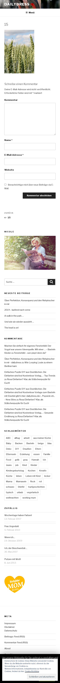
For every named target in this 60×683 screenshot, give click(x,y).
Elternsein (11, 454)
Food (8, 459)
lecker (47, 476)
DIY (17, 449)
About (7, 648)
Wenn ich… (9, 537)
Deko (8, 449)
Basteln (30, 443)
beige (41, 443)
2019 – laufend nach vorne (17, 310)
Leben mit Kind (32, 476)
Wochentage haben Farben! (18, 515)
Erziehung (25, 454)
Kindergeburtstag (15, 470)
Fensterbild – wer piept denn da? (30, 353)
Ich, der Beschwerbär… (15, 548)
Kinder (34, 465)
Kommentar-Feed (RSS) (16, 642)
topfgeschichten (36, 487)
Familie (46, 454)
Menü (32, 12)
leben (19, 476)
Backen (19, 443)
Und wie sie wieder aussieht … (19, 321)
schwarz (10, 487)
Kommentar (11, 100)
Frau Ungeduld (11, 526)
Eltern (38, 449)
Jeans (9, 465)
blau (49, 443)
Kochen (31, 470)
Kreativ (42, 470)
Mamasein (21, 481)
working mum (29, 497)
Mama (9, 481)
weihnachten (12, 497)
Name (8, 140)
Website (9, 170)
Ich (44, 459)
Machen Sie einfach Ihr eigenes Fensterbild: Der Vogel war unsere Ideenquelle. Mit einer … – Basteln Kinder (29, 349)
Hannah (35, 459)
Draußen (27, 449)
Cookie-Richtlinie (32, 671)
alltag (17, 438)
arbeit (27, 438)
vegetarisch (33, 492)
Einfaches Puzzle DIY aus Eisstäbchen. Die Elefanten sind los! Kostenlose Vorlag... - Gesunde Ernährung (28, 413)
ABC (8, 438)
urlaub (20, 492)
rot (40, 481)
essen (36, 454)
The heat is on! (11, 327)
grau (25, 459)
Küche (9, 476)
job (16, 465)
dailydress (17, 4)
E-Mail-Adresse (13, 155)
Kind (24, 465)
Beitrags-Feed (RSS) (14, 636)
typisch (9, 492)
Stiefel (21, 487)
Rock (32, 481)
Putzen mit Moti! (12, 559)
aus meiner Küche (42, 438)
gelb (17, 459)
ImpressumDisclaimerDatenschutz (10, 627)
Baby (8, 443)
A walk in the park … (14, 316)
